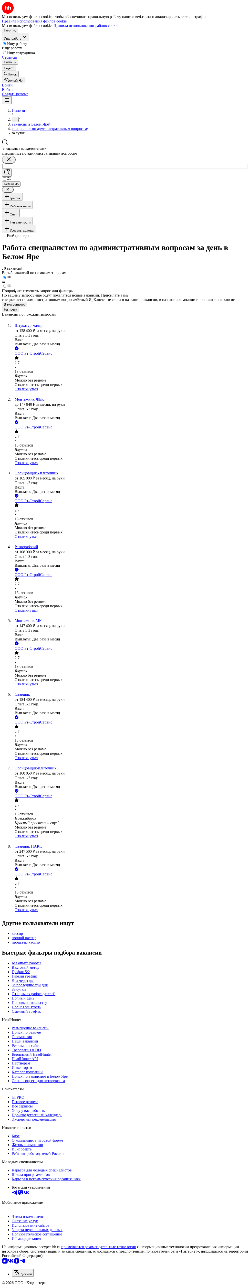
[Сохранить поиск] (7, 173)
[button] (7, 85)
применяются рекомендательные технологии (98, 1247)
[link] (10, 74)
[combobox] (24, 148)
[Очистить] (9, 160)
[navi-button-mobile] (7, 100)
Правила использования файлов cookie (85, 25)
